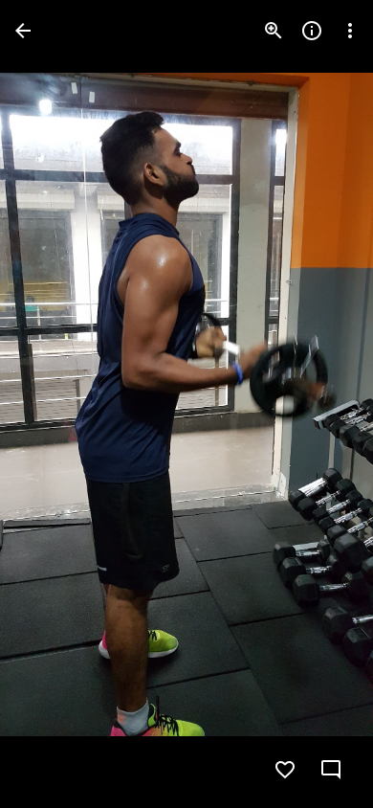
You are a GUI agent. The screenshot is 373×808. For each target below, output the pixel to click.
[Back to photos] (23, 31)
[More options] (350, 30)
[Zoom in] (273, 30)
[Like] (285, 769)
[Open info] (312, 30)
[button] (53, 404)
